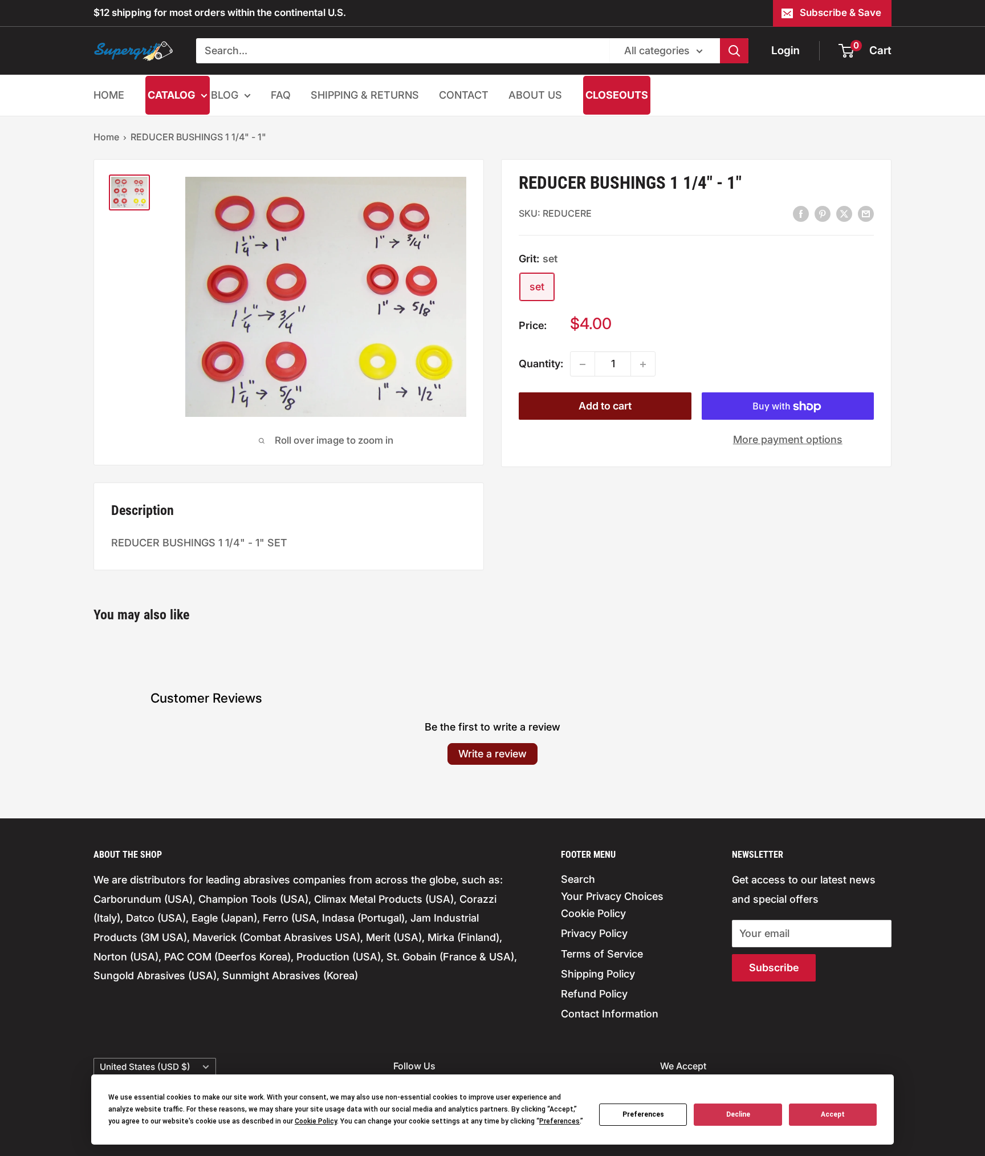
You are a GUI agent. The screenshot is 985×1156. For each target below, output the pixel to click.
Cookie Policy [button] (316, 1121)
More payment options (787, 440)
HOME (108, 95)
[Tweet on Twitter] (844, 213)
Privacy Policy (594, 933)
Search (578, 879)
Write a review (492, 754)
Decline (738, 1114)
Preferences (643, 1114)
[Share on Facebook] (801, 213)
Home (106, 137)
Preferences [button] (559, 1121)
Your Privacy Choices (612, 896)
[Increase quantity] (643, 364)
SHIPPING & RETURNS (365, 95)
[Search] (734, 50)
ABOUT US (535, 95)
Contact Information (609, 1014)
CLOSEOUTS (616, 95)
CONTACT (464, 95)
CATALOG (171, 95)
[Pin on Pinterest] (823, 213)
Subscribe (774, 968)
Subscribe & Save (840, 12)
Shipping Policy (598, 974)
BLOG (224, 95)
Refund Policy (594, 994)
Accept (833, 1114)
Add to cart (605, 406)
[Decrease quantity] (583, 364)
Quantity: (541, 364)
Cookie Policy (593, 913)
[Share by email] (866, 213)
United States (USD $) (145, 1066)
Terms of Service (602, 954)
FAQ (281, 95)
